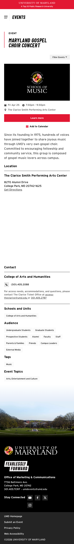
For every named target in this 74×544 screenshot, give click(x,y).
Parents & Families (15, 343)
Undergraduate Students (18, 330)
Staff (58, 336)
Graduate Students (44, 330)
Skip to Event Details (53, 51)
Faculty (47, 336)
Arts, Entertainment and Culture (22, 378)
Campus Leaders (49, 343)
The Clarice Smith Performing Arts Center (35, 175)
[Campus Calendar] (18, 17)
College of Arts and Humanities (21, 315)
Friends (32, 343)
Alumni (35, 336)
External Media (13, 349)
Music (9, 364)
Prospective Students (16, 336)
